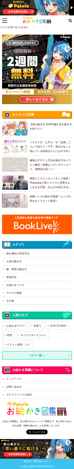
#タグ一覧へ (37, 355)
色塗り (37, 325)
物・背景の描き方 (16, 269)
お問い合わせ (14, 386)
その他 (10, 300)
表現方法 (11, 277)
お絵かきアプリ (16, 325)
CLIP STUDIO (58, 325)
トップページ (14, 378)
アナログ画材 (14, 292)
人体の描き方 (14, 261)
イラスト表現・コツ (18, 344)
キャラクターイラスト (33, 335)
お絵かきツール (15, 284)
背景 (9, 335)
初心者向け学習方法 (17, 253)
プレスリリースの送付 (19, 394)
